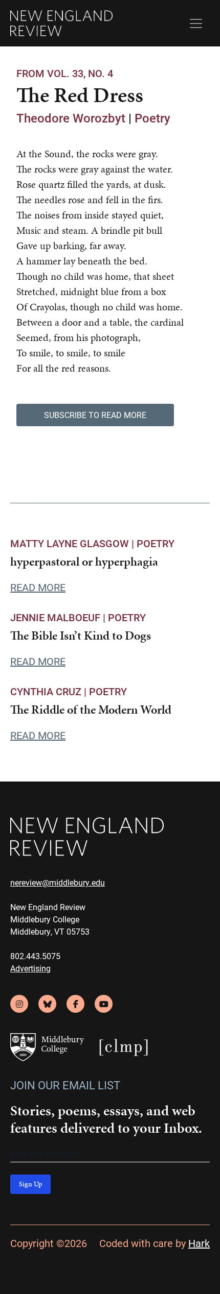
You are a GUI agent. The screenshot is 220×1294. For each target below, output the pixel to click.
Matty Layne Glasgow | (73, 543)
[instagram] (19, 1004)
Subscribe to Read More (95, 414)
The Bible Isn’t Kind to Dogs (80, 635)
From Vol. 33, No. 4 (64, 73)
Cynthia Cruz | (49, 691)
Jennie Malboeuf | (59, 617)
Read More (37, 587)
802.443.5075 (35, 955)
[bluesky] (47, 1004)
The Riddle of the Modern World (90, 709)
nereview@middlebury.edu (57, 882)
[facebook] (75, 1004)
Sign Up (30, 1184)
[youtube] (104, 1004)
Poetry (152, 118)
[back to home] (61, 23)
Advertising (30, 968)
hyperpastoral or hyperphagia (84, 561)
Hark (199, 1243)
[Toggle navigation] (196, 23)
